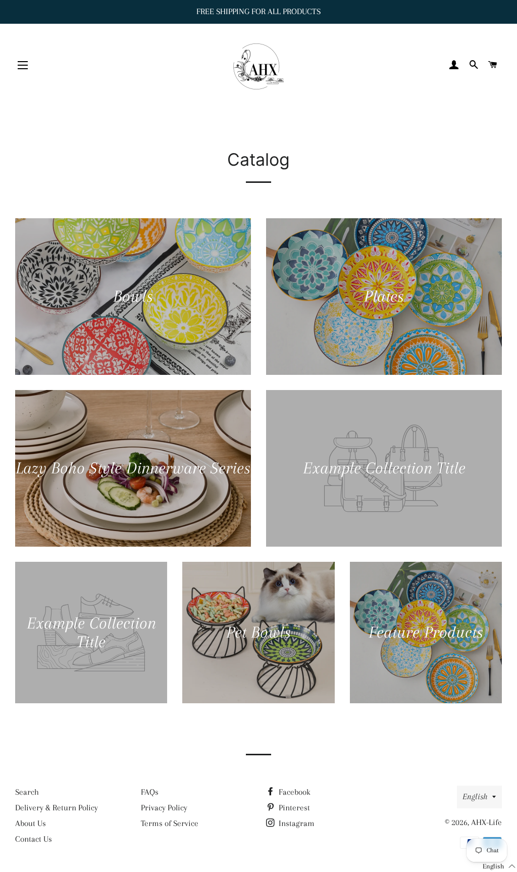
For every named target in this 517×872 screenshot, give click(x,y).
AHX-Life (486, 822)
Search (27, 792)
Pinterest (293, 807)
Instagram (296, 823)
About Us (30, 823)
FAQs (150, 792)
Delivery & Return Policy (56, 807)
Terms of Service (169, 823)
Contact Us (33, 839)
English (474, 796)
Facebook (294, 792)
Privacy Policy (164, 807)
